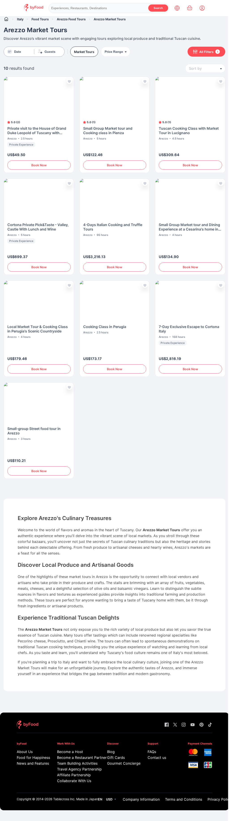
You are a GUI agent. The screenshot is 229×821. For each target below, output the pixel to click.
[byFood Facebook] (166, 725)
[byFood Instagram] (183, 725)
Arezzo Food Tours (71, 19)
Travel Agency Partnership (75, 769)
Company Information (141, 799)
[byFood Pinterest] (201, 725)
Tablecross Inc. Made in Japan (75, 799)
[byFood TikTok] (210, 725)
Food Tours (40, 19)
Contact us (157, 757)
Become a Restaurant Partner (75, 757)
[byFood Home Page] (33, 10)
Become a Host (70, 751)
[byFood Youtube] (192, 725)
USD (109, 799)
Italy (20, 19)
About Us (25, 751)
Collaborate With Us (74, 781)
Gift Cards (116, 757)
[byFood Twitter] (175, 725)
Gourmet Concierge (121, 763)
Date (17, 51)
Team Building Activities (75, 763)
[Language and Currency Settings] (177, 8)
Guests (50, 51)
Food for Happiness (30, 757)
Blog (111, 751)
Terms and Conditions (183, 799)
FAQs (152, 751)
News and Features (30, 763)
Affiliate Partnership (74, 775)
